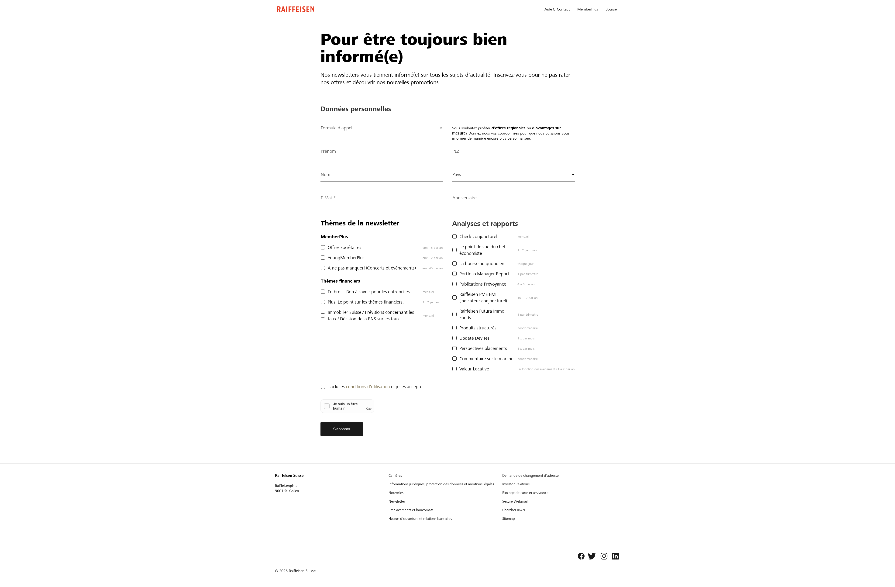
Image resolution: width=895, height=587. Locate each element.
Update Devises (474, 338)
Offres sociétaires (344, 247)
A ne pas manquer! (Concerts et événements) (372, 268)
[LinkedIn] (614, 557)
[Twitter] (591, 557)
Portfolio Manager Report (484, 273)
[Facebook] (580, 557)
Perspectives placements (483, 348)
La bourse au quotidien (481, 263)
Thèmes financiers (340, 281)
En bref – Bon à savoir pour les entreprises (369, 291)
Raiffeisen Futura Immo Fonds (481, 314)
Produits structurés (477, 328)
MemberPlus (587, 9)
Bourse (611, 9)
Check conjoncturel (478, 236)
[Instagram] (602, 557)
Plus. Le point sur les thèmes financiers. (366, 302)
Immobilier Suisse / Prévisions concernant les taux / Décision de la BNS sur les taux (371, 315)
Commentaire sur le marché (486, 358)
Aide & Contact (557, 9)
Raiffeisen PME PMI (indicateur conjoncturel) (483, 298)
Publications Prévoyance (482, 284)
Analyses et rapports (485, 224)
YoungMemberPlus (346, 257)
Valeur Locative (474, 369)
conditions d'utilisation (368, 386)
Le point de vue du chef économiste (482, 250)
